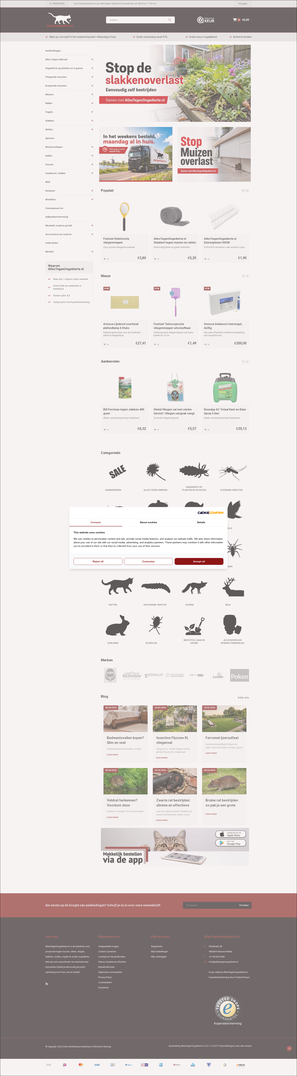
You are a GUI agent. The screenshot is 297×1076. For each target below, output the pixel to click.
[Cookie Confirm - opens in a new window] (210, 512)
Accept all (199, 561)
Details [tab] (201, 522)
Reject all (98, 561)
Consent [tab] (96, 522)
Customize (148, 561)
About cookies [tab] (148, 522)
